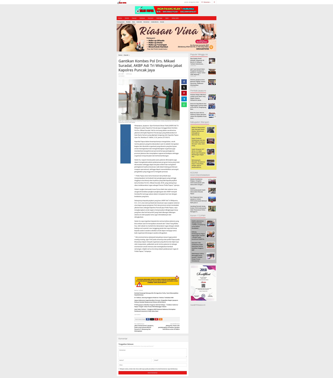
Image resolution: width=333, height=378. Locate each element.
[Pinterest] (156, 319)
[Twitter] (152, 319)
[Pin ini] (184, 93)
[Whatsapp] (184, 104)
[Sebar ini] (184, 81)
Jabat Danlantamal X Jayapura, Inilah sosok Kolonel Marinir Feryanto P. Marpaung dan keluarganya (144, 327)
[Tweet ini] (184, 87)
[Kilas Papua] (122, 2)
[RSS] (160, 319)
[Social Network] (214, 2)
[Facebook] (148, 319)
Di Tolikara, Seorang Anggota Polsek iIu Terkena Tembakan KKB (153, 297)
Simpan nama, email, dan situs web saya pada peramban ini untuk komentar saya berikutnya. (149, 369)
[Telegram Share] (184, 98)
